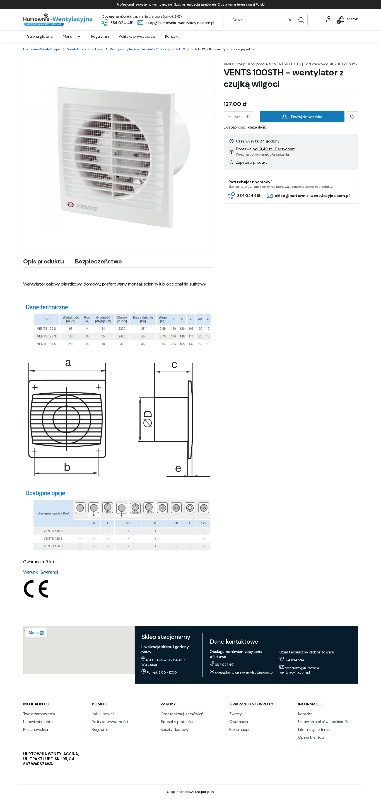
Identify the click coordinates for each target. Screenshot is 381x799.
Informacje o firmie (314, 729)
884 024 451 (248, 195)
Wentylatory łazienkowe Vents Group (138, 49)
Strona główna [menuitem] (40, 36)
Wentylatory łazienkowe (85, 49)
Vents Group (234, 63)
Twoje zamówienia (39, 713)
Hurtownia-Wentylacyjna (42, 49)
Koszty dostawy (175, 729)
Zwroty (235, 713)
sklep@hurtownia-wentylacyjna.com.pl (312, 195)
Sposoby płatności (177, 721)
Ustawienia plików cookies (321, 721)
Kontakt (305, 713)
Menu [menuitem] (67, 36)
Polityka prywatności (110, 721)
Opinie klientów (311, 737)
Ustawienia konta (37, 721)
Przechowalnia (35, 729)
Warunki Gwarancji (41, 572)
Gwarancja (238, 721)
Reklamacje (239, 729)
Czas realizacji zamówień (182, 713)
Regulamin (100, 729)
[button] (301, 20)
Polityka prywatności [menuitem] (137, 36)
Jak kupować (103, 713)
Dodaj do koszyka (306, 116)
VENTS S (178, 49)
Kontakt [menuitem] (172, 36)
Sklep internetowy (188, 792)
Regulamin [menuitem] (100, 36)
